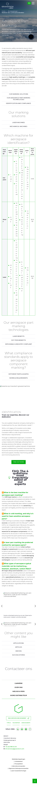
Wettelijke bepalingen (18, 759)
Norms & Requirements (18, 378)
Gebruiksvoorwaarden (18, 766)
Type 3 (9, 722)
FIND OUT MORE (18, 462)
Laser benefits (18, 336)
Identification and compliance (18, 103)
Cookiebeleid (18, 761)
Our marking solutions (18, 94)
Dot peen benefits (18, 340)
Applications (18, 643)
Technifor (16, 722)
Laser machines (18, 122)
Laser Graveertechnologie (18, 770)
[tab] (18, 624)
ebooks (19, 651)
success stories (18, 655)
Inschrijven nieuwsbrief (17, 718)
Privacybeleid (19, 763)
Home (3, 11)
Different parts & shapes (19, 374)
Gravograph (25, 722)
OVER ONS (18, 687)
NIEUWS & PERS (18, 691)
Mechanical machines (18, 126)
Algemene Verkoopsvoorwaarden (18, 768)
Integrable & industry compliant (18, 344)
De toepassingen (13, 11)
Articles (18, 647)
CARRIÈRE (18, 683)
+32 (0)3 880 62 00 (11, 746)
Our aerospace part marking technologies (18, 98)
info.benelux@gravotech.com (14, 749)
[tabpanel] (18, 336)
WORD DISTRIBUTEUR (18, 695)
